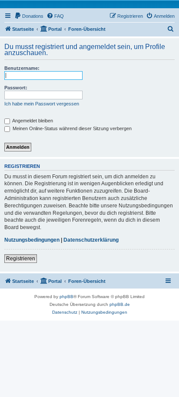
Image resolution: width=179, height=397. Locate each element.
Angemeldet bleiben (32, 120)
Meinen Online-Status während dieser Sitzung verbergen (71, 128)
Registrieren (20, 259)
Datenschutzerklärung (91, 240)
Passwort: (15, 87)
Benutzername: (22, 68)
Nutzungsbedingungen (32, 240)
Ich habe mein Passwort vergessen (41, 103)
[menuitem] (28, 16)
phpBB (66, 296)
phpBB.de (119, 304)
